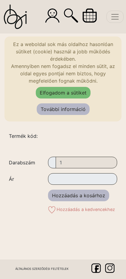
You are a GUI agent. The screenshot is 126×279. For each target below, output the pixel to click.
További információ (63, 109)
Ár (11, 179)
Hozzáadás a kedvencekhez (85, 209)
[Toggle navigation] (115, 17)
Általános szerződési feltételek (42, 268)
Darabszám (22, 162)
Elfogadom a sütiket (63, 93)
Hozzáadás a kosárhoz (78, 195)
